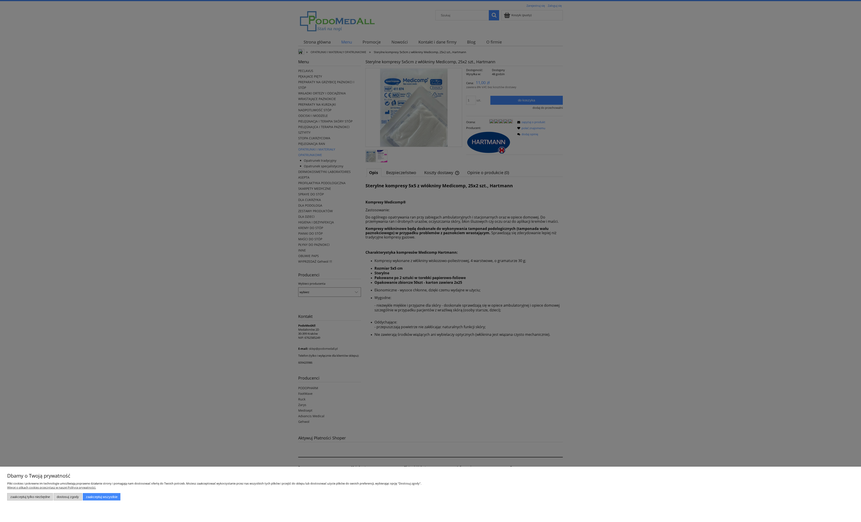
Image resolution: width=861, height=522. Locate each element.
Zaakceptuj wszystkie (101, 497)
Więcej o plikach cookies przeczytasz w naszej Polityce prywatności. (51, 487)
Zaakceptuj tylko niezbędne (30, 497)
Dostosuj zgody (68, 497)
